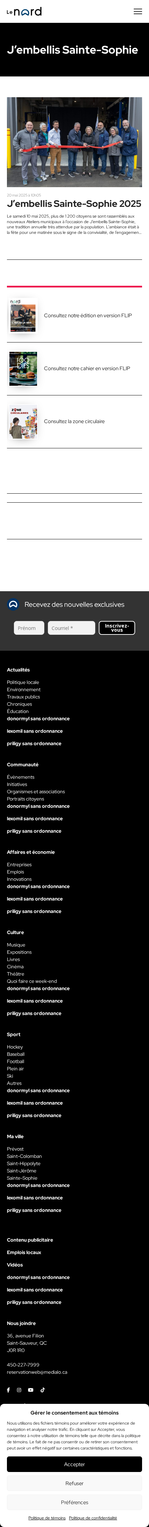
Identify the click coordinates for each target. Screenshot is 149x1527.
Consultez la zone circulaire (74, 421)
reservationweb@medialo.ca (37, 1372)
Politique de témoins (46, 1518)
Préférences (74, 1502)
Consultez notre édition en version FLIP (88, 315)
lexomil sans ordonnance (35, 731)
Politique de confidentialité (93, 1518)
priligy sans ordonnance (34, 743)
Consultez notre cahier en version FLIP (87, 368)
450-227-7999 (23, 1365)
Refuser (74, 1483)
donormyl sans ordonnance (38, 718)
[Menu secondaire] (138, 11)
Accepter (74, 1464)
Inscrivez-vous (117, 627)
